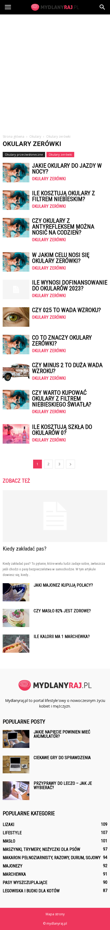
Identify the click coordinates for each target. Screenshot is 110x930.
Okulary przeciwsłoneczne (24, 154)
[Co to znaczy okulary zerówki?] (16, 344)
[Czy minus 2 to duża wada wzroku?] (16, 372)
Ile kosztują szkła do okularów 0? (62, 430)
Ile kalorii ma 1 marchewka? (62, 636)
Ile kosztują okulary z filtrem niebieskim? (63, 196)
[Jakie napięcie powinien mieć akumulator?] (16, 739)
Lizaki (8, 824)
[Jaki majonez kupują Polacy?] (16, 592)
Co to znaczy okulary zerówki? (62, 340)
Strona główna (13, 136)
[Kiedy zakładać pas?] (55, 516)
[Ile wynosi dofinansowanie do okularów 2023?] (16, 289)
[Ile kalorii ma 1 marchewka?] (16, 644)
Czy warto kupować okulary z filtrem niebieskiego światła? (61, 398)
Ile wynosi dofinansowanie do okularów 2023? (69, 285)
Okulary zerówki (60, 154)
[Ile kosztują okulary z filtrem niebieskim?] (16, 200)
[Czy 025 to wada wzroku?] (16, 317)
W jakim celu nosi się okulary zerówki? (60, 258)
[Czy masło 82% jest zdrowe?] (16, 618)
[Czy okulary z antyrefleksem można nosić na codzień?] (16, 227)
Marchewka (14, 874)
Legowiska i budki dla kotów (31, 890)
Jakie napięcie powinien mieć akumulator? (62, 734)
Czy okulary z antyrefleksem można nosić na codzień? (63, 226)
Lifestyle (12, 832)
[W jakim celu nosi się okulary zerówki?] (16, 262)
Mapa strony (55, 914)
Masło (9, 841)
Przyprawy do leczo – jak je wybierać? (63, 785)
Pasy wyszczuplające (25, 882)
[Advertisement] (55, 72)
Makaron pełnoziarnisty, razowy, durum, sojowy (52, 857)
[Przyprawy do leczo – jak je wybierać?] (16, 790)
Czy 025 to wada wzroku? (66, 310)
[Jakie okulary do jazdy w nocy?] (16, 172)
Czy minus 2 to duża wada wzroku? (67, 368)
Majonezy (12, 865)
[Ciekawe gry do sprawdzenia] (16, 764)
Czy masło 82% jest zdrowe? (62, 610)
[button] (102, 7)
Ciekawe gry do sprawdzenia (62, 757)
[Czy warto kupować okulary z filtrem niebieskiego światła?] (16, 399)
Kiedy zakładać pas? (24, 548)
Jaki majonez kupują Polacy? (63, 585)
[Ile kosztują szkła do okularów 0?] (16, 434)
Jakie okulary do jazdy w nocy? (67, 168)
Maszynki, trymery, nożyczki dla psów (41, 849)
